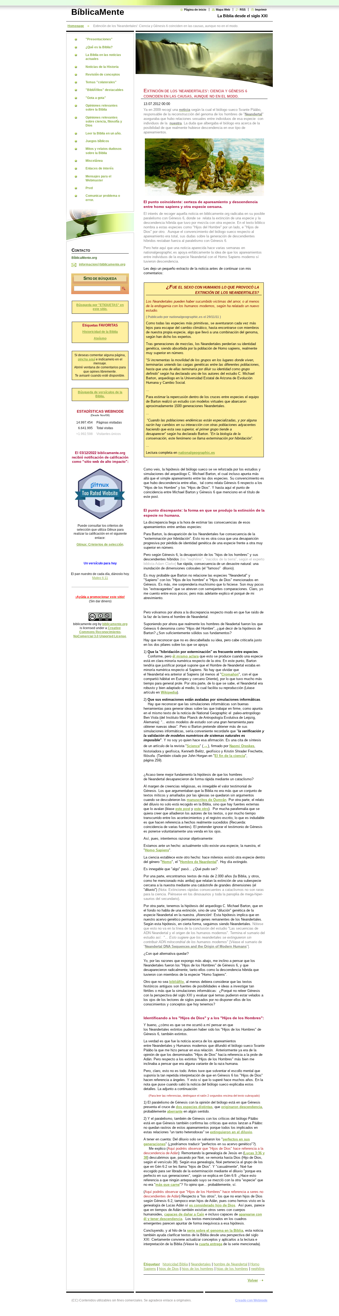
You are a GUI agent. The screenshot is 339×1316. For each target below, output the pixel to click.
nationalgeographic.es (196, 453)
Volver (253, 1280)
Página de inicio (195, 9)
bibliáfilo (176, 982)
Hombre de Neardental (198, 862)
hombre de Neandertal (230, 1264)
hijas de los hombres (232, 1269)
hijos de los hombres (197, 1269)
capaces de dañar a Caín (184, 1214)
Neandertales (201, 1264)
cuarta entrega (210, 1244)
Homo (167, 862)
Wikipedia (169, 692)
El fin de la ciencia (230, 756)
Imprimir (261, 9)
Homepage (76, 26)
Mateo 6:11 (100, 577)
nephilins (258, 1269)
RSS (243, 9)
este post (182, 809)
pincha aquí (86, 359)
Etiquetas (151, 1264)
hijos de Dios (169, 1269)
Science (193, 746)
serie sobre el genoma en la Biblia (215, 1230)
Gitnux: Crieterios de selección (100, 544)
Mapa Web (223, 9)
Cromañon (230, 674)
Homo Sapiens (157, 850)
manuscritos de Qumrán (206, 800)
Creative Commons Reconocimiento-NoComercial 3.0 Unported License (99, 632)
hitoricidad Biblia (175, 1264)
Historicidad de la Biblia (100, 331)
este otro (201, 809)
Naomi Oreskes (241, 746)
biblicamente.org (114, 624)
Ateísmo (100, 338)
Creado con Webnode (251, 1300)
